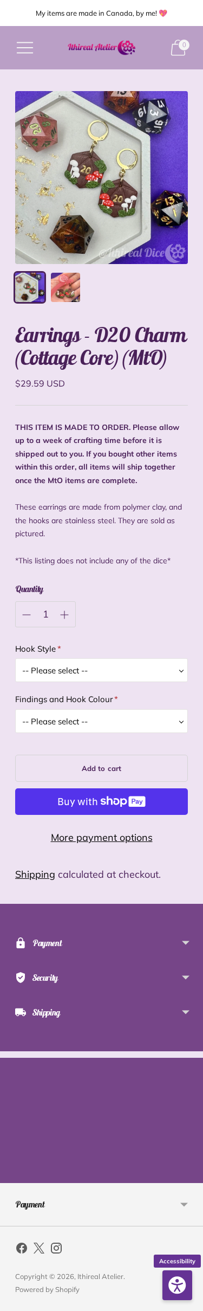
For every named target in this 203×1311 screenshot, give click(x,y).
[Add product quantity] (64, 615)
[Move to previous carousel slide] (15, 1174)
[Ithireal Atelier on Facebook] (21, 1250)
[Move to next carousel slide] (188, 1174)
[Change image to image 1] (29, 287)
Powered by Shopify (47, 1289)
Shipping (35, 874)
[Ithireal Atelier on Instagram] (56, 1250)
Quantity (29, 588)
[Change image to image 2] (65, 287)
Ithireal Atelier (100, 1276)
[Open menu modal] (25, 48)
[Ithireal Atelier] (101, 47)
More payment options (102, 837)
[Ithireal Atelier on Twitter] (38, 1250)
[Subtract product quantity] (26, 615)
